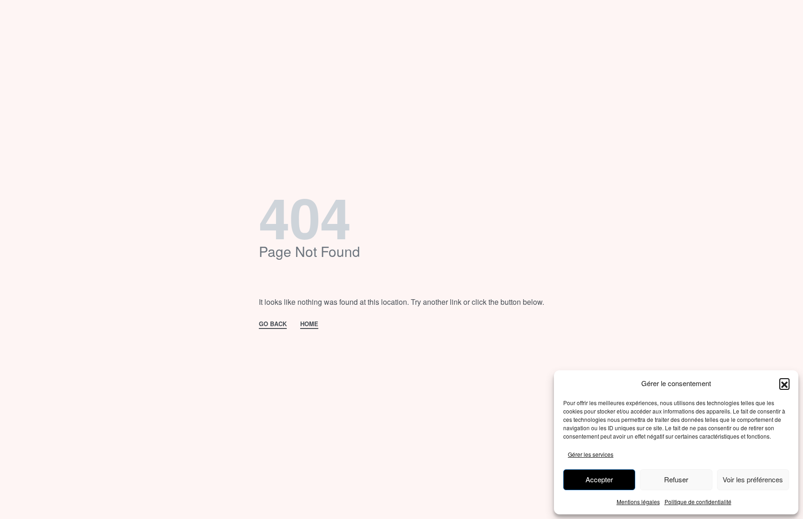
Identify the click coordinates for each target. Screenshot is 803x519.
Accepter (599, 479)
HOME (309, 324)
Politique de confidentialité (698, 502)
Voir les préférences (753, 479)
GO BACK (273, 324)
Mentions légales (638, 502)
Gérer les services (590, 454)
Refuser (676, 479)
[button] (784, 383)
